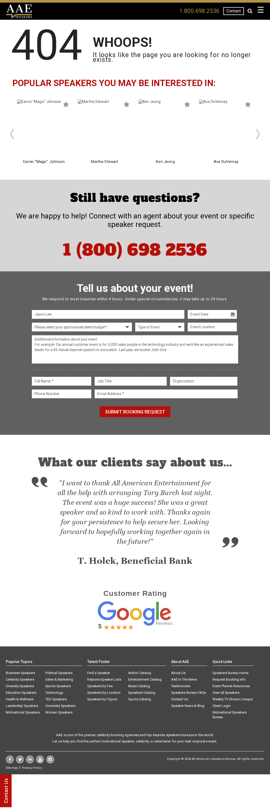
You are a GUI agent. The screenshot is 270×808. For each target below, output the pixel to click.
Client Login (221, 706)
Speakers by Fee (100, 686)
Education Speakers (21, 693)
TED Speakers (56, 699)
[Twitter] (20, 762)
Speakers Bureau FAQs (188, 693)
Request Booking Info (229, 679)
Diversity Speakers (20, 686)
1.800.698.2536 (199, 11)
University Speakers (60, 706)
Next (258, 134)
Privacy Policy (32, 768)
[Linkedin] (30, 762)
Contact (233, 10)
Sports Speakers (58, 686)
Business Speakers (20, 673)
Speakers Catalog (141, 693)
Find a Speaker (98, 673)
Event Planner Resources (231, 686)
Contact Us (179, 699)
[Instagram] (50, 762)
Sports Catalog (139, 699)
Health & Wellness (19, 699)
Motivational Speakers (23, 712)
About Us (178, 673)
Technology (54, 693)
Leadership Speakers (22, 706)
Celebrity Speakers (20, 679)
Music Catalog (139, 686)
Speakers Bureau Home (230, 673)
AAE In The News (184, 679)
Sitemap (12, 768)
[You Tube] (40, 762)
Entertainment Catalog (145, 679)
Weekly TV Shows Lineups (233, 699)
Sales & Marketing (59, 679)
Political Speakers (59, 673)
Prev (12, 134)
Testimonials (180, 686)
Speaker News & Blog (187, 706)
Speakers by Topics (102, 699)
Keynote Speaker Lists (104, 679)
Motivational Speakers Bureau (230, 714)
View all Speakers (226, 693)
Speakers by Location (103, 693)
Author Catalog (139, 673)
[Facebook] (10, 762)
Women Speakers (59, 712)
